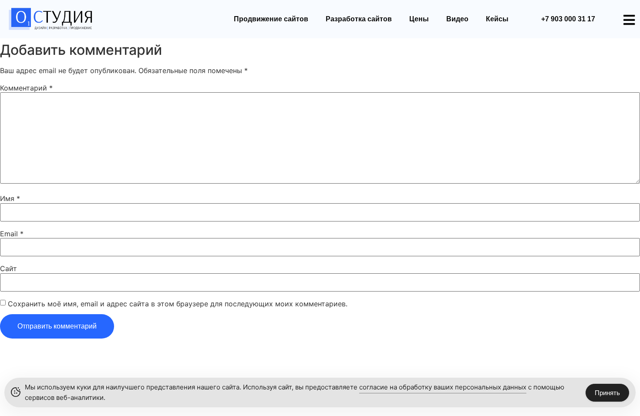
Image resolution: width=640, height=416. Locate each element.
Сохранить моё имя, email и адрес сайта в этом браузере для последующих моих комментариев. (177, 303)
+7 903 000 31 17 (568, 19)
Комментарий (26, 87)
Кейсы (497, 19)
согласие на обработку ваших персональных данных (442, 387)
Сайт (8, 268)
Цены (419, 19)
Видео (457, 19)
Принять (607, 392)
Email (12, 233)
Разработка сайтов (359, 19)
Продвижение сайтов (271, 19)
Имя (10, 198)
